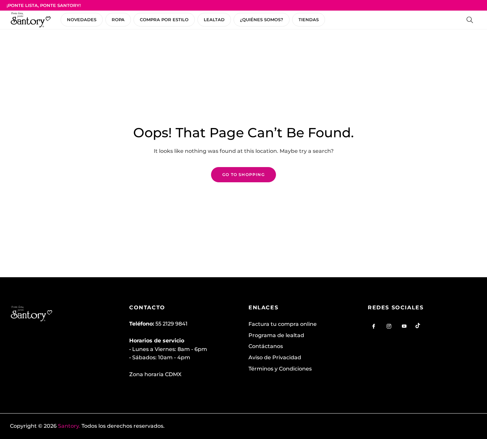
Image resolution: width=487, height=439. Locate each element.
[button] (469, 20)
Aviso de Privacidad (274, 357)
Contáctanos (265, 346)
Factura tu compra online (282, 324)
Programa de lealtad (276, 335)
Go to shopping (243, 174)
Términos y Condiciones (280, 369)
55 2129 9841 (171, 324)
